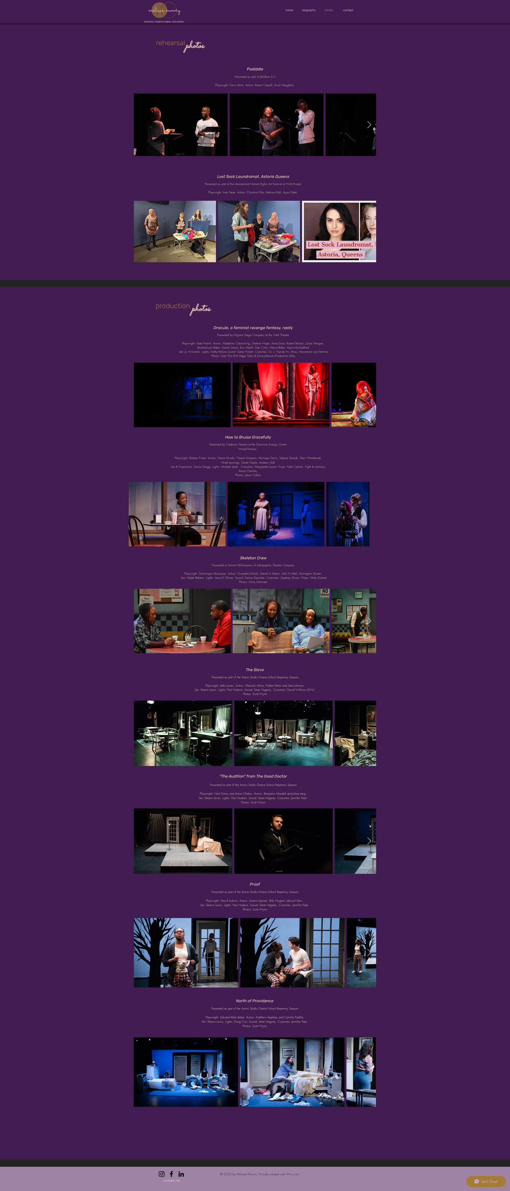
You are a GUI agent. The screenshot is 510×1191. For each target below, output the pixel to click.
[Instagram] (162, 1174)
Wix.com (292, 1174)
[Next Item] (369, 125)
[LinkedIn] (181, 1174)
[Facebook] (171, 1174)
